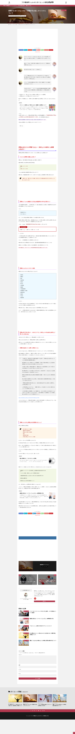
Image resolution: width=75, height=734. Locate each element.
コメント (20, 654)
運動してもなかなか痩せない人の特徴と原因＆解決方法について (43, 640)
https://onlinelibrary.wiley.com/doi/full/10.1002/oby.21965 (29, 397)
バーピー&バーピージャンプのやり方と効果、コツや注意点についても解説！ (43, 612)
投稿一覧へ (44, 601)
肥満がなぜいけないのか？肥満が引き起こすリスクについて (27, 24)
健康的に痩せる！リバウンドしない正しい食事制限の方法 (32, 493)
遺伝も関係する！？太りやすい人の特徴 (28, 458)
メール (20, 669)
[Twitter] (25, 50)
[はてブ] (34, 50)
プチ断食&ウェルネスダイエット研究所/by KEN (37, 2)
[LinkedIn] (46, 50)
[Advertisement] (37, 37)
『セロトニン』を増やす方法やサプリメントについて (41, 625)
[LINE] (42, 50)
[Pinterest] (51, 50)
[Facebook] (21, 50)
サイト (20, 673)
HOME (10, 24)
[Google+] (30, 50)
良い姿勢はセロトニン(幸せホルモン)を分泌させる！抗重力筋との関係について (43, 634)
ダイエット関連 (23, 15)
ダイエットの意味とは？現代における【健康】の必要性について (33, 105)
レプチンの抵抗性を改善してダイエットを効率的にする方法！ (45, 705)
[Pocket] (38, 50)
